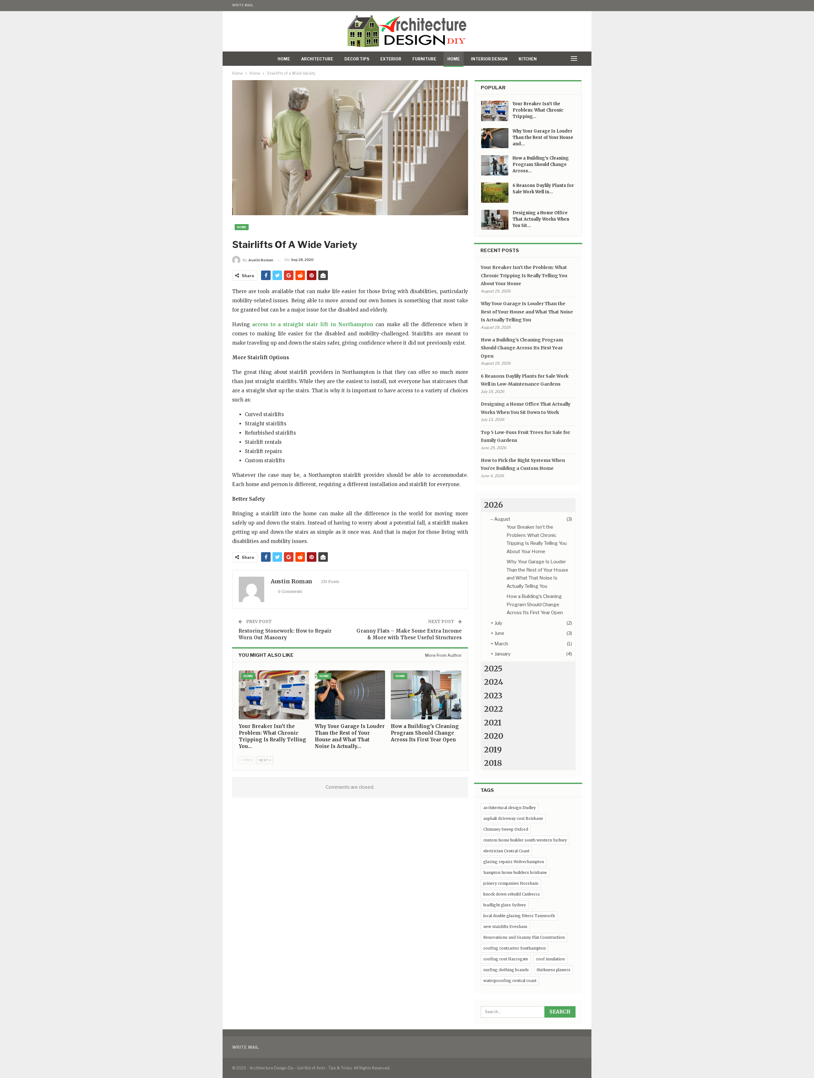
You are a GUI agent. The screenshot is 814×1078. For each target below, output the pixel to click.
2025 (493, 668)
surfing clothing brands (506, 969)
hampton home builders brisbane (515, 872)
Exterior (390, 59)
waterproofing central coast (509, 980)
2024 (493, 682)
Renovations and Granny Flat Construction (524, 937)
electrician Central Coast (506, 850)
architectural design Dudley (509, 807)
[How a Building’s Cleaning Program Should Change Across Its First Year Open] (426, 695)
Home (284, 59)
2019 (493, 750)
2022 (493, 709)
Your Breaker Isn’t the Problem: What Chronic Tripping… (538, 110)
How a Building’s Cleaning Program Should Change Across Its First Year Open (522, 348)
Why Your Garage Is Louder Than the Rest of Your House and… (543, 137)
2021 (493, 723)
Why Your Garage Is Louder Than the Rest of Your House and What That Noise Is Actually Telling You (527, 312)
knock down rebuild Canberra (511, 894)
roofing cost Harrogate (505, 959)
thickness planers (553, 969)
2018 (493, 763)
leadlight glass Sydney (504, 905)
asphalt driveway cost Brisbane (513, 818)
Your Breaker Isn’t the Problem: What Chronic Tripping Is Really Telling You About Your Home (524, 275)
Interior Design (489, 59)
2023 (493, 695)
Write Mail (242, 5)
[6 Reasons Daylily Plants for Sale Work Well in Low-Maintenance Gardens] (494, 192)
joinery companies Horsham (510, 883)
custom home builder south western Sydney (525, 840)
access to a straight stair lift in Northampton (312, 324)
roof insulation (550, 959)
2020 (493, 736)
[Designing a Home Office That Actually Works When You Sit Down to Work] (494, 220)
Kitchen (528, 59)
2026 (493, 505)
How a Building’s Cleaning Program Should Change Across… (541, 164)
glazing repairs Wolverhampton (513, 861)
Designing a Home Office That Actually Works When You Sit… (541, 219)
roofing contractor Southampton (514, 948)
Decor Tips (356, 59)
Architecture (317, 59)
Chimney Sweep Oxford (505, 829)
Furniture (424, 59)
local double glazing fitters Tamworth (519, 915)
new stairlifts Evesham (505, 926)
